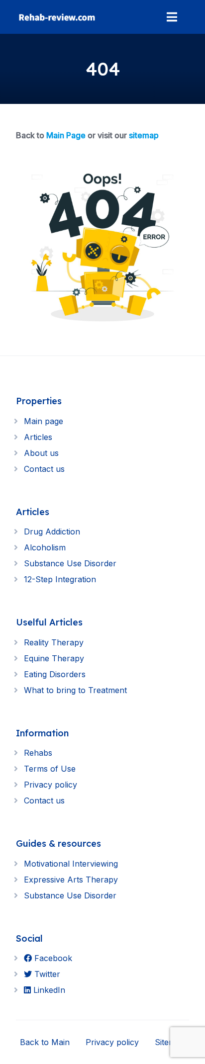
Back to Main (45, 1042)
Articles (38, 437)
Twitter (46, 974)
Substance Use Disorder (70, 563)
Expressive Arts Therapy (71, 880)
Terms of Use (50, 769)
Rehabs (38, 753)
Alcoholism (45, 547)
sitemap (144, 135)
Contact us (44, 469)
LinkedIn (48, 990)
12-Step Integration (60, 579)
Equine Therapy (54, 658)
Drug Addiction (52, 531)
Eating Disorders (55, 674)
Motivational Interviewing (71, 864)
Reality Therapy (54, 642)
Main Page (66, 135)
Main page (43, 421)
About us (41, 453)
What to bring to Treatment (75, 690)
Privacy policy (50, 785)
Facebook (52, 958)
